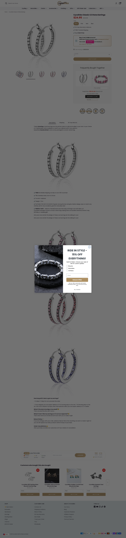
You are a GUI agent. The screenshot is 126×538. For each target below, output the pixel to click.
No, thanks (77, 289)
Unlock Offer (77, 280)
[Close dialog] (89, 247)
